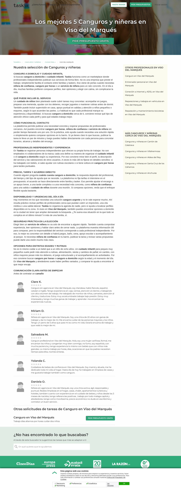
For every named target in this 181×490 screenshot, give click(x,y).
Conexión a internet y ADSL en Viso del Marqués (144, 93)
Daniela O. (38, 381)
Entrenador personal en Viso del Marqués (141, 84)
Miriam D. (37, 310)
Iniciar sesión (161, 4)
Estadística (92, 484)
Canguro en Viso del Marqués (139, 76)
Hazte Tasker (118, 4)
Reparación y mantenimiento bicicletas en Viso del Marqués (144, 113)
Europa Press (49, 464)
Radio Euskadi (73, 464)
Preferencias (77, 484)
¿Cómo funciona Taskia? (44, 4)
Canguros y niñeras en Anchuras (141, 173)
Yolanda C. (38, 360)
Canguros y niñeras (33, 62)
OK (124, 483)
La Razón (121, 464)
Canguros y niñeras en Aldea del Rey (143, 157)
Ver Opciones (110, 485)
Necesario (61, 484)
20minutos (97, 464)
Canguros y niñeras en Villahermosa (142, 151)
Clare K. (36, 281)
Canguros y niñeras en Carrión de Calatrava (141, 143)
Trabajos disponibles (69, 4)
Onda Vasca (145, 464)
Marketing (61, 486)
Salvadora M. (39, 334)
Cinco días (25, 464)
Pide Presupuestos (140, 4)
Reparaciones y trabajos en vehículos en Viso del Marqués (144, 103)
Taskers (17, 62)
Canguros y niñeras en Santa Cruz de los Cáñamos (144, 165)
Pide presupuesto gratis (90, 40)
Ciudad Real (50, 62)
